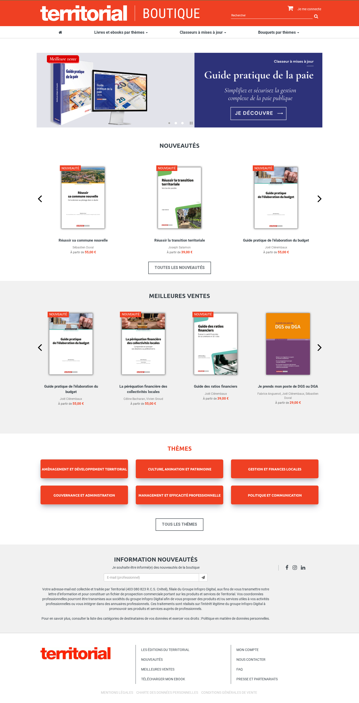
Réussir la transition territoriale (179, 240)
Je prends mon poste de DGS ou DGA (288, 386)
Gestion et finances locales (274, 469)
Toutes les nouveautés (180, 267)
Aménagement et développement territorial (84, 469)
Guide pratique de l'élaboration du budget (276, 240)
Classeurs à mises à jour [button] (202, 32)
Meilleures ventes (157, 669)
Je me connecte (309, 9)
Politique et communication (275, 495)
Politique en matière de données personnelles (235, 618)
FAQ (239, 669)
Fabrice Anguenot (269, 393)
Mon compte (247, 650)
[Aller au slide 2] (176, 123)
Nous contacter (250, 659)
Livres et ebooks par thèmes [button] (119, 32)
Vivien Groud (154, 399)
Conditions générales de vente (229, 692)
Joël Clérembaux (276, 247)
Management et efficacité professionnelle (179, 495)
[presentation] (36, 206)
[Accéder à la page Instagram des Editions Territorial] (296, 568)
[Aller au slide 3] (182, 123)
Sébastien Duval (83, 247)
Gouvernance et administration (84, 495)
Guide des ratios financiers (215, 386)
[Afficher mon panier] (289, 8)
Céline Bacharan (134, 399)
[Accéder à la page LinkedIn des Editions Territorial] (304, 568)
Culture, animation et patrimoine (179, 469)
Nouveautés (152, 659)
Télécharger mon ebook (163, 679)
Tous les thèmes (179, 524)
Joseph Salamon (179, 247)
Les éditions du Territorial (165, 650)
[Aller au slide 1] (169, 123)
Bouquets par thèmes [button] (277, 32)
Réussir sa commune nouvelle (83, 240)
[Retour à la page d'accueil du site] (120, 13)
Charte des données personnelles (167, 692)
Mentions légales (117, 692)
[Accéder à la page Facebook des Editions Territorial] (288, 568)
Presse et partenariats (257, 679)
